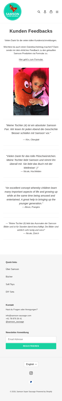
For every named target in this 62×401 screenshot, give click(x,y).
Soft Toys (10, 284)
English (30, 364)
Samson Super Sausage (26, 392)
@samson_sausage (15, 321)
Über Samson (12, 269)
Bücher (9, 276)
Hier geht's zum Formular (31, 59)
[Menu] (57, 12)
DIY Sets (10, 292)
